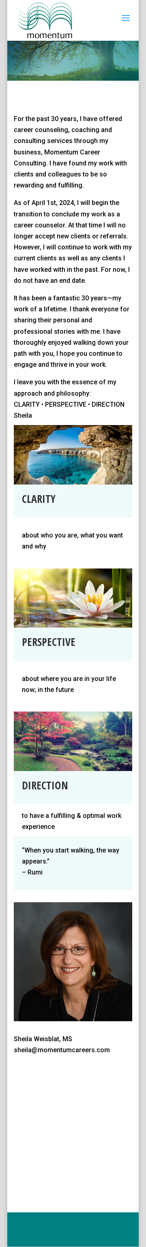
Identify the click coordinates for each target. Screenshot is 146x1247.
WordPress (91, 1235)
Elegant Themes (91, 1224)
